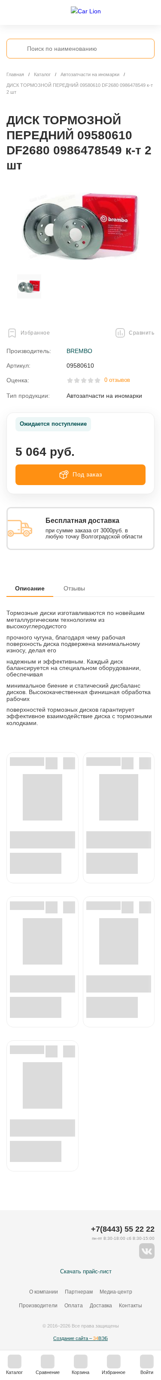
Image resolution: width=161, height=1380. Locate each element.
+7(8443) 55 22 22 (123, 1229)
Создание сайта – (80, 1338)
